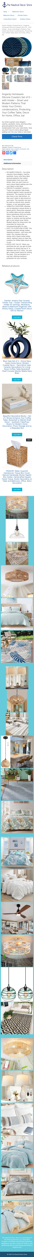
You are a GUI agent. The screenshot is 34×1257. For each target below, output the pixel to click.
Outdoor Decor (25, 19)
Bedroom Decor (8, 15)
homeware (23, 149)
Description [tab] (8, 160)
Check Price (17, 136)
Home (4, 25)
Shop (5, 12)
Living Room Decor (10, 19)
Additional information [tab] (12, 163)
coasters (16, 149)
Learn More (17, 317)
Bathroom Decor (18, 12)
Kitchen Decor (23, 15)
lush (28, 149)
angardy (8, 149)
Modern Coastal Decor (14, 25)
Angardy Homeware (12, 150)
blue (12, 149)
